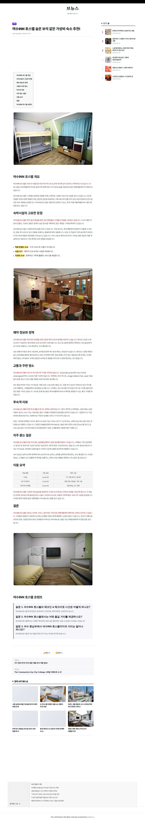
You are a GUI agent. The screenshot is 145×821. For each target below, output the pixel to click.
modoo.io (90, 817)
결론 (18, 101)
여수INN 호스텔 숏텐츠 (24, 104)
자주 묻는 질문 (21, 94)
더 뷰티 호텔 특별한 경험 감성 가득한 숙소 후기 (44, 797)
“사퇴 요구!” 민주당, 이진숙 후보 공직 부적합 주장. (45, 794)
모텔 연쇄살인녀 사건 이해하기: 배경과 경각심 (44, 791)
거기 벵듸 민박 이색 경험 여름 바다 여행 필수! (31, 663)
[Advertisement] (53, 55)
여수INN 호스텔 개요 (24, 75)
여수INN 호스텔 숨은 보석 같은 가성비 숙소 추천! (45, 788)
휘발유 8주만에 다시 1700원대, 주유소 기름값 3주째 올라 (47, 801)
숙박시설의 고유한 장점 (24, 79)
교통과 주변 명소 (22, 86)
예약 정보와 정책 (22, 83)
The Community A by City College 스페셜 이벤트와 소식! (38, 672)
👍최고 (46, 653)
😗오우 (58, 653)
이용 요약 (20, 97)
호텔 (14, 24)
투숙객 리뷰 (20, 90)
